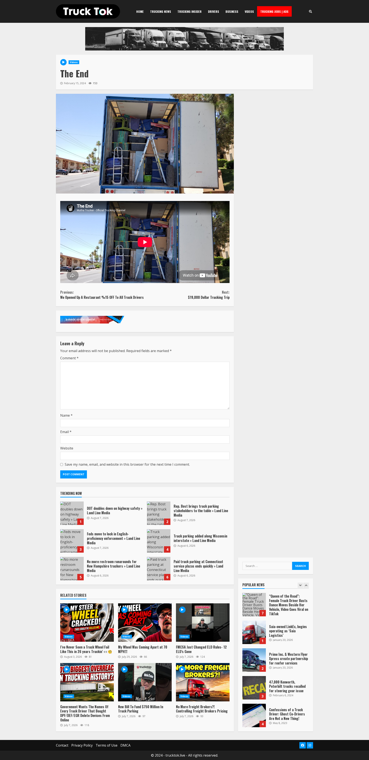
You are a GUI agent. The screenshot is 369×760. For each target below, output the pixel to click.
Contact (62, 745)
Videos (249, 11)
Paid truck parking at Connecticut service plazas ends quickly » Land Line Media (158, 568)
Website (66, 448)
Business (232, 11)
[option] (275, 607)
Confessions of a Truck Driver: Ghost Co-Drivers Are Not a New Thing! (254, 715)
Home (140, 11)
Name (66, 415)
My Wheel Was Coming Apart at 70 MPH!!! (145, 622)
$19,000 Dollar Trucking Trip (208, 295)
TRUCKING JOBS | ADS (274, 11)
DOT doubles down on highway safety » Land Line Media (72, 513)
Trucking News (160, 11)
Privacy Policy (82, 745)
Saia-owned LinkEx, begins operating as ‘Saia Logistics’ (254, 632)
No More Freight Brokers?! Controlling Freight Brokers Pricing (203, 682)
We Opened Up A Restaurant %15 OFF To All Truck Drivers (102, 295)
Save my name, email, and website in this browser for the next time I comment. (127, 464)
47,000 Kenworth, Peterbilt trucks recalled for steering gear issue (254, 687)
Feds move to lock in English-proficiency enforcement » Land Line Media (72, 541)
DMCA (125, 745)
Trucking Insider (189, 11)
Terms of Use (106, 745)
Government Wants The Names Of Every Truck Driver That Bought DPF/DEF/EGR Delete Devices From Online (87, 682)
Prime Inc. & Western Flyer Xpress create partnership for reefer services (254, 660)
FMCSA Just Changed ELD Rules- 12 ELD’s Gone (203, 622)
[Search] (310, 11)
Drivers (213, 11)
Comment (69, 358)
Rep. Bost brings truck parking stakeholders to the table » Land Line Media (158, 513)
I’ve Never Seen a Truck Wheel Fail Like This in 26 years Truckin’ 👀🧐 (87, 622)
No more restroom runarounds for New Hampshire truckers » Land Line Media (72, 568)
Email (66, 431)
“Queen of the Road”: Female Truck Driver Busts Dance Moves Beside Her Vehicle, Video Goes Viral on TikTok (254, 604)
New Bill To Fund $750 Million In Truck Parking (145, 682)
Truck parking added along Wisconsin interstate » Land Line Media (158, 541)
